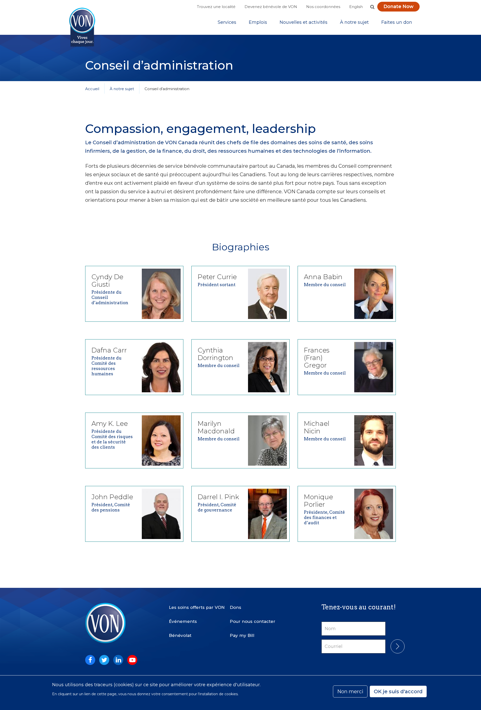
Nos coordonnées (323, 6)
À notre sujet (354, 22)
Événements (183, 621)
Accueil (92, 88)
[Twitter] (104, 660)
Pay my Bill (242, 635)
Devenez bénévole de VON (271, 6)
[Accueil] (82, 27)
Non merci (350, 691)
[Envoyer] (398, 646)
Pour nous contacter (252, 621)
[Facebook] (90, 660)
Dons (235, 607)
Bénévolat (180, 635)
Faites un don (396, 22)
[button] (372, 7)
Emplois (258, 22)
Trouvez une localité (216, 6)
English (356, 6)
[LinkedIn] (118, 660)
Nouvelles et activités (303, 22)
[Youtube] (132, 660)
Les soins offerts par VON (197, 607)
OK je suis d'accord (398, 691)
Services (227, 22)
